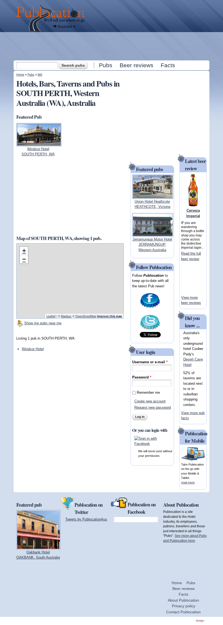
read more (188, 482)
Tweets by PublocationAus (86, 519)
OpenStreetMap (85, 316)
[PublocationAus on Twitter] (150, 329)
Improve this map (109, 316)
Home (20, 74)
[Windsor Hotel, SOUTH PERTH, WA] (38, 143)
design (200, 620)
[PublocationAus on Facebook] (150, 307)
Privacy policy (183, 606)
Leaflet (51, 316)
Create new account (150, 401)
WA (40, 74)
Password (141, 377)
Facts (168, 65)
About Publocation (183, 600)
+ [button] (24, 250)
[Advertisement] (112, 46)
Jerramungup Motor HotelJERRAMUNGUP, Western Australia (152, 244)
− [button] (24, 259)
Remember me (148, 392)
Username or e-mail (150, 362)
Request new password (152, 407)
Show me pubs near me (42, 323)
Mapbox (66, 316)
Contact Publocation (183, 612)
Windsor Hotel (33, 349)
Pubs (105, 65)
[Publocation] (51, 18)
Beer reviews (136, 65)
